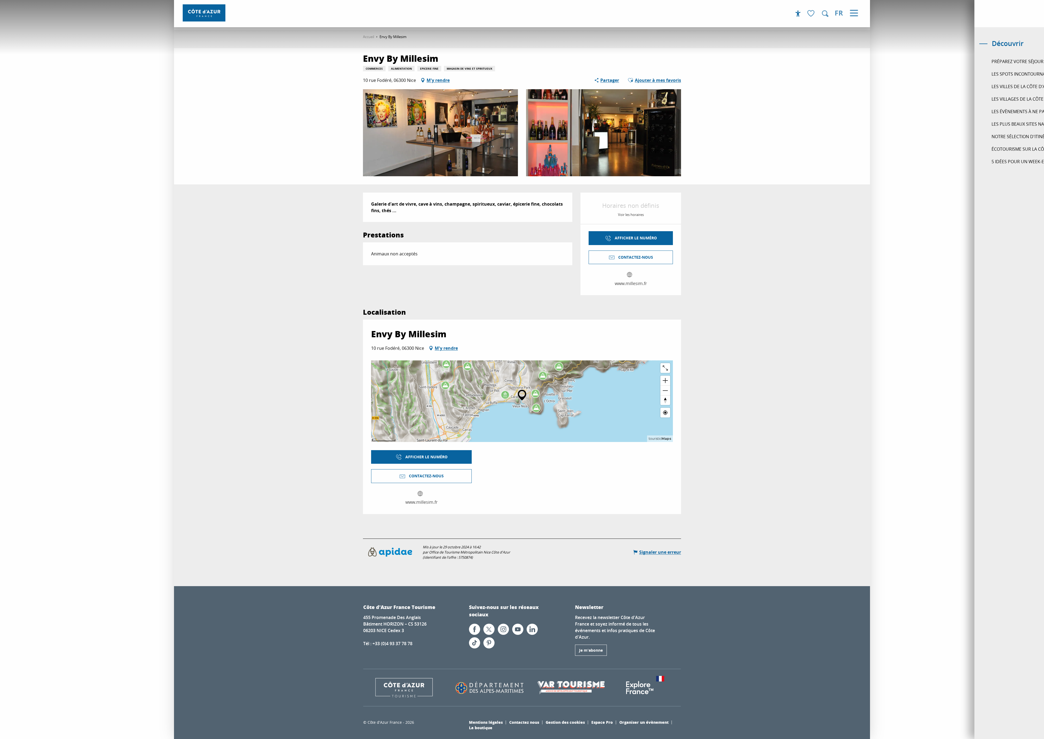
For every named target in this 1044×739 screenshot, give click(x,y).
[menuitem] (204, 12)
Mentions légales (486, 722)
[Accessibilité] (798, 13)
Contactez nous (524, 722)
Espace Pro (602, 722)
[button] (825, 13)
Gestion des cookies (565, 722)
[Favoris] (811, 14)
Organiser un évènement (644, 722)
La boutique (480, 727)
